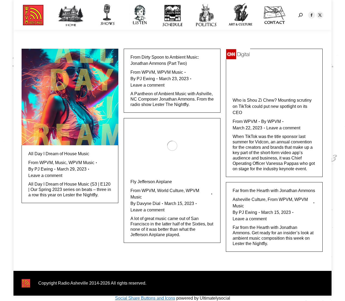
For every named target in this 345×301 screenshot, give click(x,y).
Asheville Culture (249, 199)
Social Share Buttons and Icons (145, 298)
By (40, 169)
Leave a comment (45, 175)
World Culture (170, 190)
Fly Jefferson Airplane (151, 181)
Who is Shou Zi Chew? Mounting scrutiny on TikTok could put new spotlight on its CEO (272, 106)
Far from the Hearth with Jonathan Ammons (274, 190)
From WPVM (40, 162)
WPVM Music (81, 162)
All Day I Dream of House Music (58, 153)
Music (60, 162)
